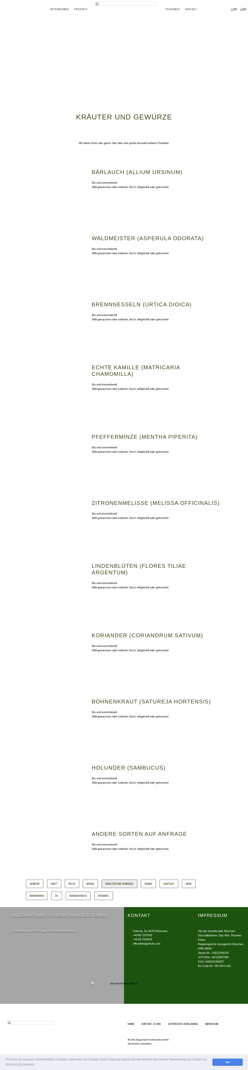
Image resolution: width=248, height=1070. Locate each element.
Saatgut (168, 883)
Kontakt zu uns (151, 1024)
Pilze (72, 883)
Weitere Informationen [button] (20, 1064)
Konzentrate (78, 895)
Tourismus (172, 9)
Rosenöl (103, 895)
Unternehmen (59, 9)
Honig (148, 883)
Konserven (37, 895)
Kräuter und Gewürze (119, 883)
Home (131, 1024)
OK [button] (227, 1062)
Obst (54, 883)
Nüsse (90, 883)
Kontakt (191, 9)
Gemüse (35, 883)
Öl (56, 895)
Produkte (81, 9)
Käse (189, 883)
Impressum (211, 1024)
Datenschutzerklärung (183, 1024)
